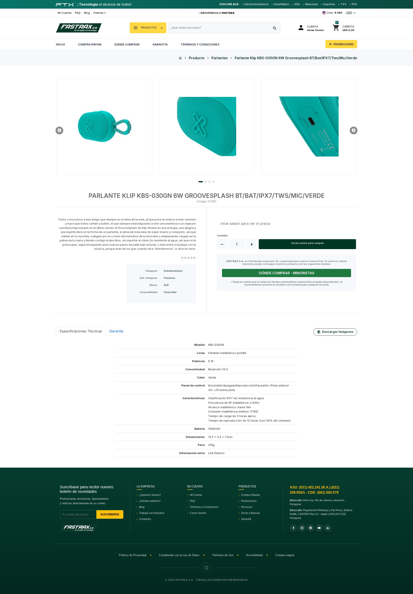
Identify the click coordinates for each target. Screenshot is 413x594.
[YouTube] (319, 528)
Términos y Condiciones (199, 44)
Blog (87, 12)
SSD (297, 4)
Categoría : (151, 271)
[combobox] (224, 27)
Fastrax (98, 12)
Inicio (60, 44)
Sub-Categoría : (149, 278)
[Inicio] (180, 57)
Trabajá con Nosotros (151, 513)
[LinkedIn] (327, 528)
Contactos (145, 519)
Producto (197, 58)
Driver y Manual (250, 513)
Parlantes (219, 58)
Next (354, 130)
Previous (59, 130)
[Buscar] (274, 28)
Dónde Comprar (127, 44)
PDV (354, 4)
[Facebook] (293, 528)
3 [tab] (209, 181)
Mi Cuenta (64, 12)
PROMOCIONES (343, 44)
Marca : (153, 285)
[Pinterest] (310, 528)
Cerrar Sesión (198, 513)
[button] (148, 27)
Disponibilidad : (149, 292)
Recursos (246, 507)
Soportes (329, 4)
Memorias (311, 4)
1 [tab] (201, 181)
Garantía (160, 44)
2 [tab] (206, 181)
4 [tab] (213, 181)
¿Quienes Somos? (150, 494)
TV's (343, 4)
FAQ (77, 12)
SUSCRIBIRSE (109, 514)
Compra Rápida (90, 44)
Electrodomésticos (256, 4)
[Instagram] (302, 528)
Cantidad (222, 235)
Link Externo (216, 453)
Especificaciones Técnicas (81, 331)
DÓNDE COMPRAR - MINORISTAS (286, 273)
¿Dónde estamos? (150, 500)
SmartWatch (281, 4)
